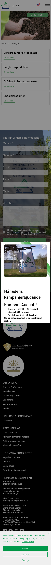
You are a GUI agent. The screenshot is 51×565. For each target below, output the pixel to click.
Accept (25, 548)
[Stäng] (47, 535)
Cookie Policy (28, 541)
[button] (43, 247)
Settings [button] (25, 560)
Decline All (25, 554)
